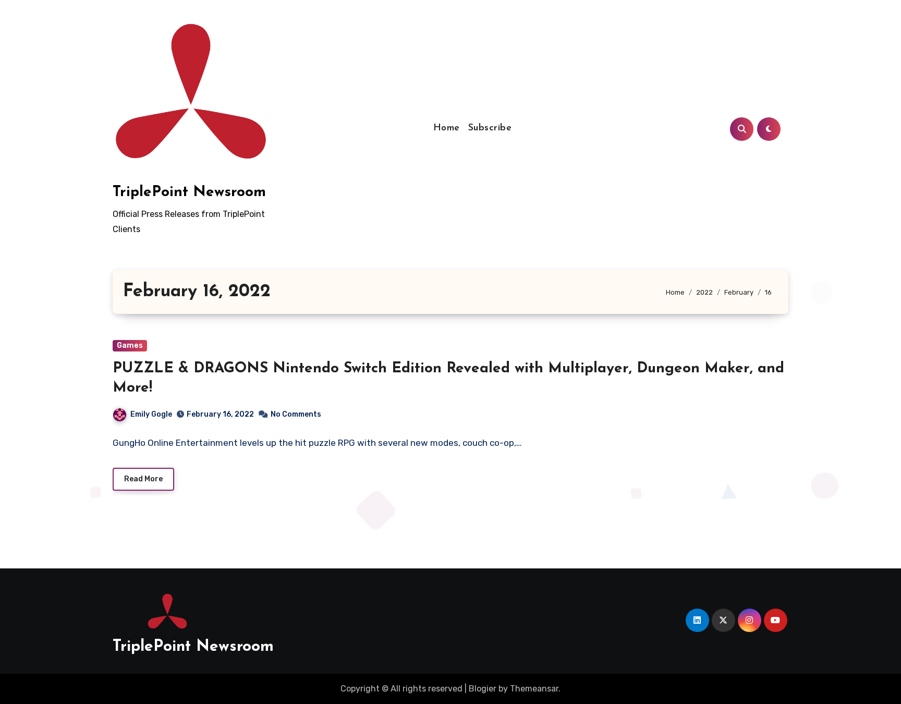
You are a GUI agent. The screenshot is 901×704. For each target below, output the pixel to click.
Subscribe (490, 128)
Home (446, 128)
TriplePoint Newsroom (189, 192)
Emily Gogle (151, 414)
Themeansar (534, 689)
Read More (143, 479)
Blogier (482, 689)
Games (130, 345)
